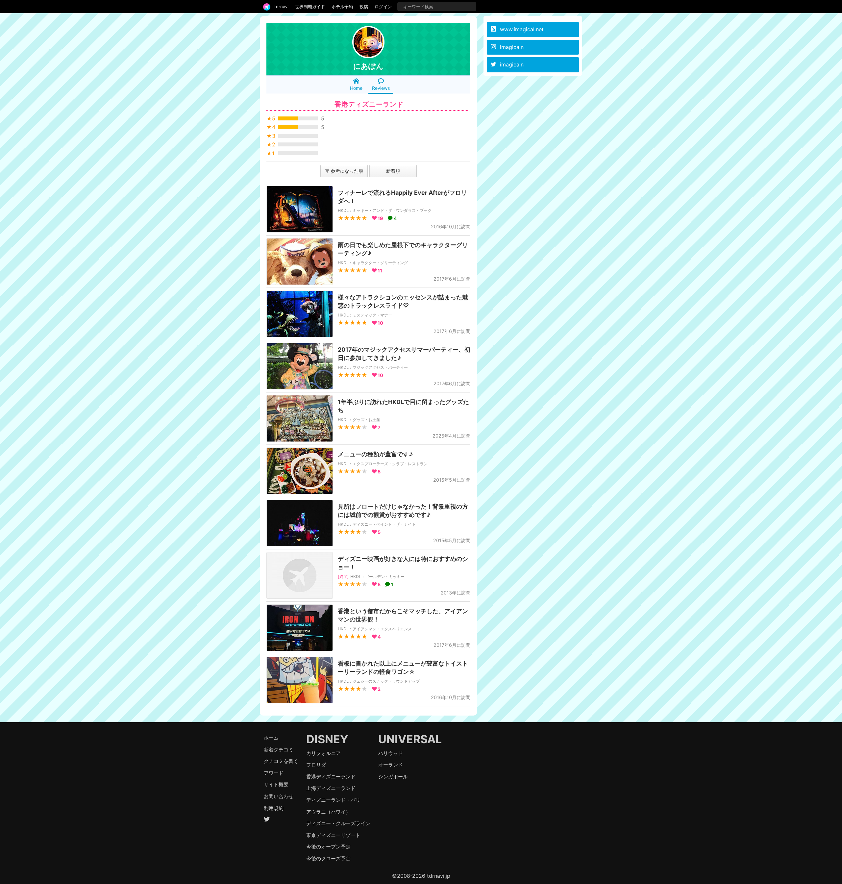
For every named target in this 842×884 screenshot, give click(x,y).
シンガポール (393, 776)
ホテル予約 (342, 6)
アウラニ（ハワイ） (328, 812)
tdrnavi (281, 6)
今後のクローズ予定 (328, 858)
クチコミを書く (281, 761)
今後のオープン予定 (328, 847)
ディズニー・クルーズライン (338, 823)
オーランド (390, 765)
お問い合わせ (278, 796)
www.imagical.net (522, 29)
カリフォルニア (323, 753)
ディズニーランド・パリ (333, 800)
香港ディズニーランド (331, 776)
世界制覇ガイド (310, 6)
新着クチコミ (278, 749)
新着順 (393, 171)
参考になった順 (344, 171)
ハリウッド (390, 753)
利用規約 (274, 808)
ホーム (271, 738)
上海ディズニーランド (331, 788)
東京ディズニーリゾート (333, 835)
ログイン (383, 6)
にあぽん (368, 66)
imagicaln (512, 47)
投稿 (363, 6)
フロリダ (316, 765)
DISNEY (327, 739)
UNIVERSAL (410, 739)
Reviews (381, 88)
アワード (274, 773)
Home (356, 88)
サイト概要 (276, 784)
